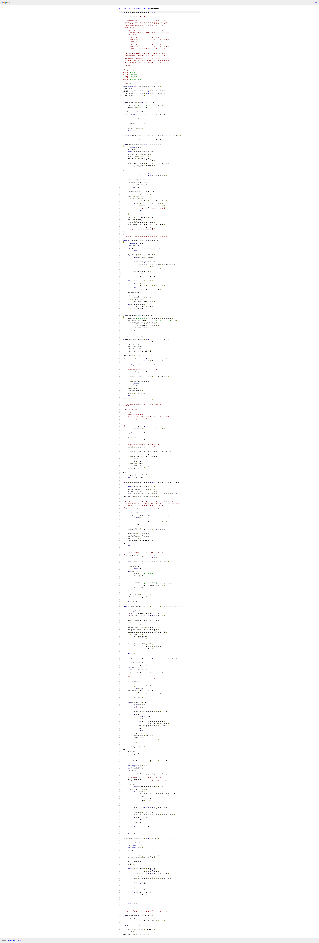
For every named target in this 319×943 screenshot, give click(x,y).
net (145, 8)
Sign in (315, 2)
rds (149, 8)
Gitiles (10, 940)
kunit (121, 8)
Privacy (14, 940)
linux (125, 8)
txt (312, 940)
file (153, 12)
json (316, 940)
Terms (19, 940)
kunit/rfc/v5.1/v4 (135, 8)
